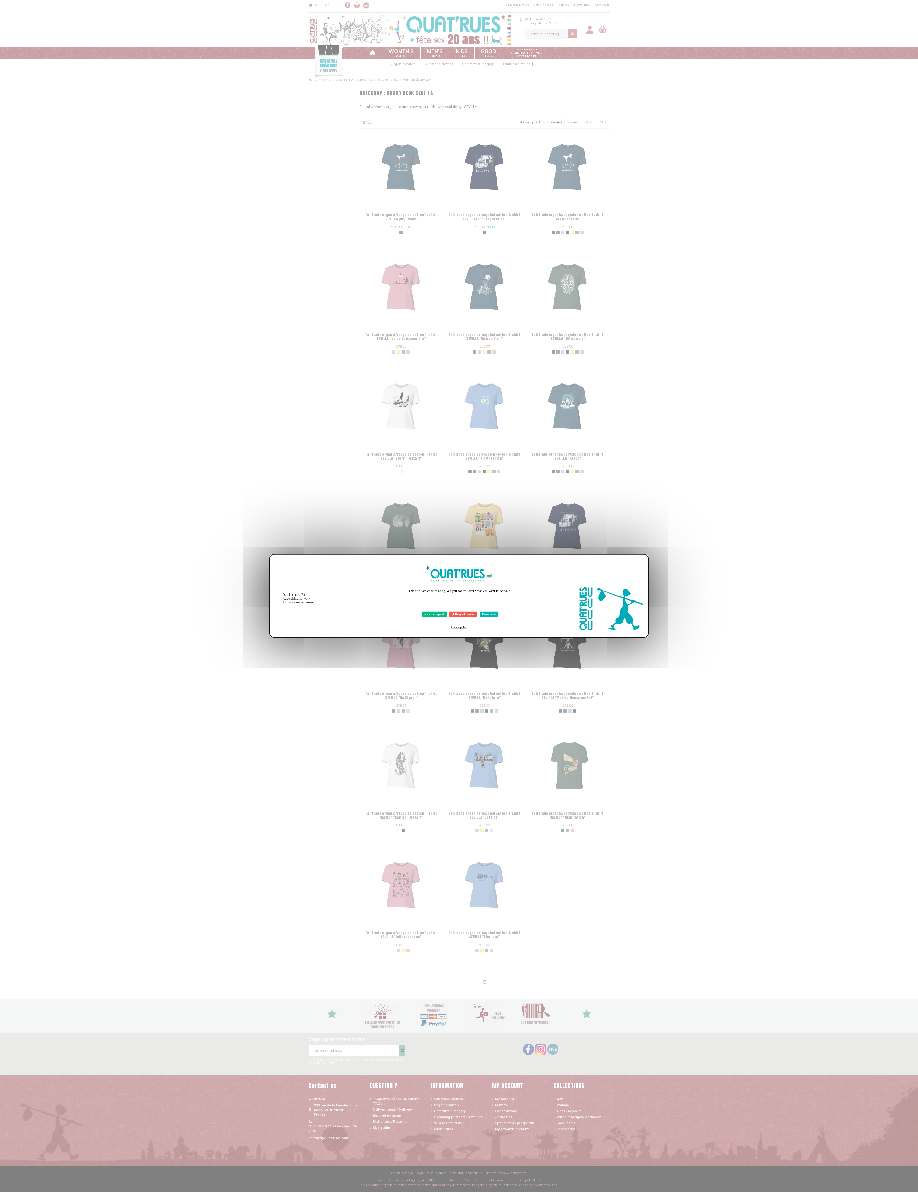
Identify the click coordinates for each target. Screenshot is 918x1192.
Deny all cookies (464, 614)
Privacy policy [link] (459, 627)
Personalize (489, 614)
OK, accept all (435, 614)
